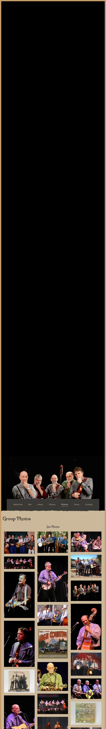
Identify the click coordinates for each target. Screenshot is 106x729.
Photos (64, 504)
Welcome (17, 504)
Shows (52, 504)
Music (40, 504)
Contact (89, 504)
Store (76, 504)
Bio (30, 504)
